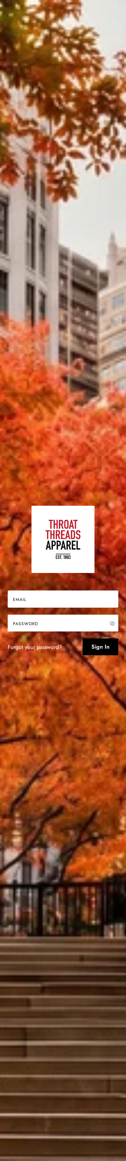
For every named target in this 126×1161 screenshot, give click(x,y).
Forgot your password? (35, 647)
